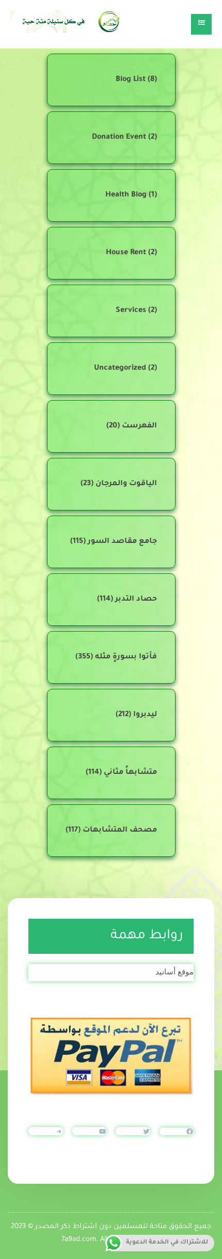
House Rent (126, 253)
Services (131, 311)
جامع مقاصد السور (122, 542)
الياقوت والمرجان (126, 484)
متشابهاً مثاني (130, 773)
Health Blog (126, 195)
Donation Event (119, 138)
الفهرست (139, 426)
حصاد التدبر (136, 599)
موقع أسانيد (174, 971)
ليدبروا (145, 715)
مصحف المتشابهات (120, 830)
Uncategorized (120, 369)
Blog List (131, 80)
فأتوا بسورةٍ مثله (126, 657)
